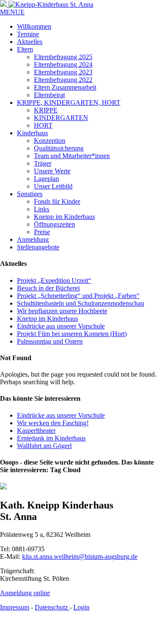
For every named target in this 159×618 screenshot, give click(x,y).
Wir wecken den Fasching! (53, 423)
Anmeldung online (25, 592)
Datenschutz (52, 607)
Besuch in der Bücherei (48, 288)
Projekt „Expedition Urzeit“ (54, 280)
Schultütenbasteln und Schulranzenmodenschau (80, 303)
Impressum (14, 607)
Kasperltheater (36, 430)
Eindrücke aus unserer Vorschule (61, 326)
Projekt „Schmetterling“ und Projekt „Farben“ (78, 295)
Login (81, 607)
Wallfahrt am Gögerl (44, 445)
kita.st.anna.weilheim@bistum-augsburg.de (79, 556)
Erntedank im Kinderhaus (51, 438)
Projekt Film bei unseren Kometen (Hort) (72, 333)
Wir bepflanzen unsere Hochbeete (62, 310)
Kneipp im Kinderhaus (47, 318)
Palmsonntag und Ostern (50, 341)
